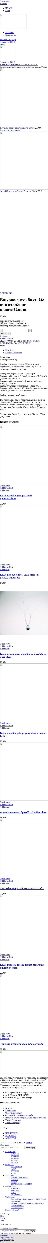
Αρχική (8, 1108)
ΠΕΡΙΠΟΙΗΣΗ (11, 1133)
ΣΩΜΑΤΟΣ (15, 1154)
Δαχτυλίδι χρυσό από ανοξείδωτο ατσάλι (17, 191)
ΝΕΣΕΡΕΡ (14, 1180)
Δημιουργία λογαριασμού (9, 1228)
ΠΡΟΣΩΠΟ (15, 1156)
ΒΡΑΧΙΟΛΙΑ (15, 1188)
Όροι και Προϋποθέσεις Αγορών (19, 1115)
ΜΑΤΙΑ (13, 1169)
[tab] (26, 350)
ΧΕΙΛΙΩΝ (14, 1162)
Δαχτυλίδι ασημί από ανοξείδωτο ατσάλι (17, 128)
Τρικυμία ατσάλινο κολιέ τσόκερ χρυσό (21, 1043)
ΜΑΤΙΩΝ (14, 1160)
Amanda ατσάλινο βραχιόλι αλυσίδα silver (23, 812)
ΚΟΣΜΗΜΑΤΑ (18, 64)
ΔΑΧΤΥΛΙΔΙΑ (31, 64)
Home (3, 64)
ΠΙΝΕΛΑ (14, 1182)
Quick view (5, 485)
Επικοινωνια (10, 1110)
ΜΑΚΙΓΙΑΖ (10, 1135)
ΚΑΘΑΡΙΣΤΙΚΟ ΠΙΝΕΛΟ (19, 1178)
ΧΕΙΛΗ (13, 1173)
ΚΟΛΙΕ (13, 1193)
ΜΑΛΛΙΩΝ (15, 1158)
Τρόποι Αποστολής (13, 1120)
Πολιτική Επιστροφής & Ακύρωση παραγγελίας (25, 1118)
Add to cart (5, 333)
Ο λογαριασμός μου (13, 1113)
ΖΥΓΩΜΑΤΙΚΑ (16, 1167)
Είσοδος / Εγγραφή (12, 1210)
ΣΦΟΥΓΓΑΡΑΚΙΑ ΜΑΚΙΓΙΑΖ (21, 1184)
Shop (8, 64)
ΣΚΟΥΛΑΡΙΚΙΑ (16, 1195)
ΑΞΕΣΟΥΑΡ (10, 1138)
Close (2, 1216)
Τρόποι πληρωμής (13, 1122)
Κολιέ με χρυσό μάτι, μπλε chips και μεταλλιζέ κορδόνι (19, 576)
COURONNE (6, 293)
